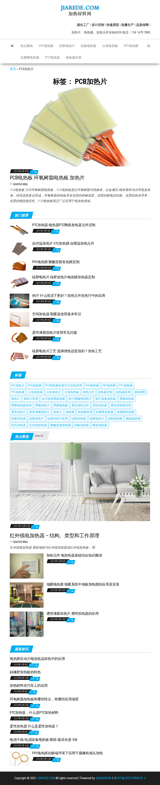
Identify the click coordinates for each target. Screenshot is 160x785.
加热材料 (140, 392)
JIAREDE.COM (46, 778)
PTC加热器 (126, 385)
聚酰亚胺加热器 (60, 425)
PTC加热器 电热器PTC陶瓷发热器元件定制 (63, 225)
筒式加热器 (18, 425)
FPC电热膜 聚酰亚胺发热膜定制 (55, 262)
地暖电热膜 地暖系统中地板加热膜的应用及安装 (82, 584)
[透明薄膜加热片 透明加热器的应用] (27, 624)
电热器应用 (73, 57)
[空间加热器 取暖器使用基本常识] (19, 319)
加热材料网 (103, 778)
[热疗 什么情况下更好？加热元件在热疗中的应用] (19, 301)
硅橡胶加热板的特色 (25, 672)
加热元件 (88, 392)
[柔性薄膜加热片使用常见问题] (19, 338)
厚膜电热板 (60, 405)
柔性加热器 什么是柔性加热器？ (34, 726)
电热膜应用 (85, 412)
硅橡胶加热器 (105, 412)
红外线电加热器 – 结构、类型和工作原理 (54, 535)
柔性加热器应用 (121, 405)
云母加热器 (35, 392)
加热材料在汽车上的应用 (29, 685)
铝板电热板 (88, 46)
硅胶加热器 (18, 418)
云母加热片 (53, 392)
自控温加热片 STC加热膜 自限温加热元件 (63, 243)
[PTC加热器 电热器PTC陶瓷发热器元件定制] (19, 230)
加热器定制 (105, 392)
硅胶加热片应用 (57, 418)
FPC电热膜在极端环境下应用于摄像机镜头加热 (67, 753)
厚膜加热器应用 (21, 405)
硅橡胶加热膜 (126, 412)
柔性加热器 (99, 405)
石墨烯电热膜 (29, 57)
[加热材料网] (12, 46)
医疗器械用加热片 (80, 398)
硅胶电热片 (67, 46)
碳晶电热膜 (133, 418)
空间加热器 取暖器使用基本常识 (56, 314)
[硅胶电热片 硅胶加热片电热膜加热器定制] (19, 282)
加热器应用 (123, 392)
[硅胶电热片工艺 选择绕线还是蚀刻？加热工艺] (19, 356)
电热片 (57, 412)
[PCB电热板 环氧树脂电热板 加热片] (80, 127)
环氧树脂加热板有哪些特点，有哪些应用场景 (44, 699)
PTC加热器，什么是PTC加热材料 (34, 712)
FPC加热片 (18, 385)
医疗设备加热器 (105, 398)
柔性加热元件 (80, 405)
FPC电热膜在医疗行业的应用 (63, 385)
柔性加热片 (18, 412)
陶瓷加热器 (99, 425)
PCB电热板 (92, 385)
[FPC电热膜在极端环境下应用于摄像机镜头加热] (19, 758)
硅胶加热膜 (78, 418)
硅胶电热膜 (115, 418)
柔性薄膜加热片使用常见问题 (54, 332)
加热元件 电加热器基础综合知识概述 (74, 555)
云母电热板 (110, 46)
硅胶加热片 (36, 418)
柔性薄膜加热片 (39, 412)
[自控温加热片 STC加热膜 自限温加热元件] (19, 248)
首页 (13, 69)
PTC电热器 (52, 57)
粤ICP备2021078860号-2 (130, 778)
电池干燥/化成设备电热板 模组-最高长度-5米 (44, 740)
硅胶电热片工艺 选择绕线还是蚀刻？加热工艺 (67, 351)
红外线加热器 (38, 425)
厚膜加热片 (42, 405)
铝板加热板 (81, 425)
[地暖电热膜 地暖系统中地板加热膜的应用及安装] (27, 595)
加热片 (15, 398)
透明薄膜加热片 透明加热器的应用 (72, 613)
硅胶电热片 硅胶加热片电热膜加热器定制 (63, 277)
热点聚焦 (26, 46)
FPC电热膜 (46, 46)
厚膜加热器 (126, 398)
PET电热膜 (131, 46)
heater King (20, 184)
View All (39, 435)
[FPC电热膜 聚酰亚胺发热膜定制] (19, 265)
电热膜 (70, 412)
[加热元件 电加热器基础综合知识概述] (27, 566)
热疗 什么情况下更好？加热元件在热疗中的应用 (68, 295)
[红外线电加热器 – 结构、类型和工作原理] (80, 481)
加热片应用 (30, 398)
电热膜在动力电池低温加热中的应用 (37, 659)
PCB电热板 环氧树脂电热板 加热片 (47, 178)
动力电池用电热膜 (53, 398)
